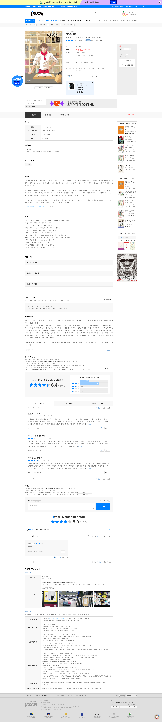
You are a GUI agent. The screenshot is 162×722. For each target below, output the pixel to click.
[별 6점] (36, 500)
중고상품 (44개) (70, 76)
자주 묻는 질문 (124, 707)
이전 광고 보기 (135, 16)
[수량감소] (123, 49)
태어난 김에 (80, 87)
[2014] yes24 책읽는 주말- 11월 (126, 240)
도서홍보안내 (63, 695)
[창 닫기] (92, 82)
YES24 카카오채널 (117, 696)
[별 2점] (31, 500)
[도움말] (73, 53)
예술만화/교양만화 (57, 151)
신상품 (42, 20)
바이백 (52, 20)
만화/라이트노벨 (43, 24)
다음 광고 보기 (136, 16)
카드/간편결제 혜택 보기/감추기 (94, 62)
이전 (31, 408)
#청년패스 (28, 164)
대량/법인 (134, 20)
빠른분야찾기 (30, 20)
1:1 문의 (63, 618)
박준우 (80, 37)
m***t (38, 438)
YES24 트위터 (122, 696)
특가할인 (123, 20)
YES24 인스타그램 (124, 696)
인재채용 (32, 695)
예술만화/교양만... (68, 24)
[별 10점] (40, 500)
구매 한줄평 (92, 536)
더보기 (133, 124)
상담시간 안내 (132, 707)
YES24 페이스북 (120, 696)
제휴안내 (75, 695)
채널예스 (64, 20)
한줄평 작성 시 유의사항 (109, 501)
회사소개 (27, 695)
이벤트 (47, 20)
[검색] (95, 13)
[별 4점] (33, 500)
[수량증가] (130, 49)
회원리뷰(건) (82, 40)
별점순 (108, 408)
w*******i (39, 416)
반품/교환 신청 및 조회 (55, 618)
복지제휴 (81, 695)
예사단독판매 (107, 20)
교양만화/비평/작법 (46, 151)
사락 (69, 20)
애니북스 (88, 37)
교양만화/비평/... (55, 24)
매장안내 (57, 20)
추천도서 (128, 20)
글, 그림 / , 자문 (75, 37)
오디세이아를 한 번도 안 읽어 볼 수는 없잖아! (130, 128)
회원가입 (117, 6)
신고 (52, 416)
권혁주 (67, 37)
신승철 (76, 37)
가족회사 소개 (131, 695)
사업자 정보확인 (75, 706)
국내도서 (32, 24)
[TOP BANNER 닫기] (159, 2)
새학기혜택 (100, 20)
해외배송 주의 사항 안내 (127, 54)
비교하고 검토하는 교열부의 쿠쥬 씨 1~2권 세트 (130, 192)
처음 (28, 408)
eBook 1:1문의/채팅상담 (129, 704)
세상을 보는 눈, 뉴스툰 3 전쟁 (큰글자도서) (130, 221)
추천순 (103, 408)
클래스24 (79, 20)
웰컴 (27, 24)
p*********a (58, 557)
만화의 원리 (128, 165)
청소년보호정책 (55, 695)
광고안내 (70, 695)
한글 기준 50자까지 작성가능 (37, 505)
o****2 (120, 237)
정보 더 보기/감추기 (77, 40)
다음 (36, 408)
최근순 (98, 408)
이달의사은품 (116, 20)
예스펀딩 (73, 20)
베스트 (38, 20)
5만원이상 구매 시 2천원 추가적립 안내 (94, 55)
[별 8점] (38, 500)
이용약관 (38, 695)
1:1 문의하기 (115, 707)
